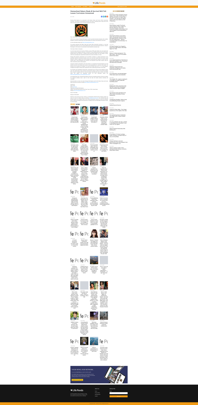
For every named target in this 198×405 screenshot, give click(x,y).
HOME (72, 6)
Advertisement (97, 394)
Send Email (75, 86)
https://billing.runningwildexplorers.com (91, 82)
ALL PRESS (85, 6)
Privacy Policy (97, 392)
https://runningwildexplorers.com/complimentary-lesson (80, 74)
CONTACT (91, 6)
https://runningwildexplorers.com (88, 42)
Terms (96, 391)
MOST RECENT (78, 6)
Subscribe (118, 396)
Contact (96, 396)
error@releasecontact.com (93, 98)
